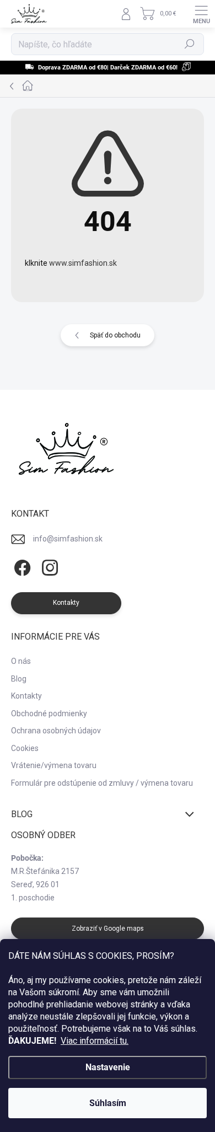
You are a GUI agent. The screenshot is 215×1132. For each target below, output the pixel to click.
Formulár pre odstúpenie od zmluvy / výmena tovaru (102, 783)
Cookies (25, 748)
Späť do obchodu (115, 335)
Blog (18, 678)
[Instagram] (48, 568)
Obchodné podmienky (49, 713)
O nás (21, 661)
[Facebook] (20, 568)
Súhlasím (107, 1103)
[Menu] (201, 14)
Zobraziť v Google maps (108, 928)
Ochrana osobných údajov (56, 730)
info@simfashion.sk (68, 538)
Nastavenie (107, 1067)
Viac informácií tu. (94, 1041)
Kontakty (26, 695)
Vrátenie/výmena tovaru (53, 765)
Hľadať (190, 44)
